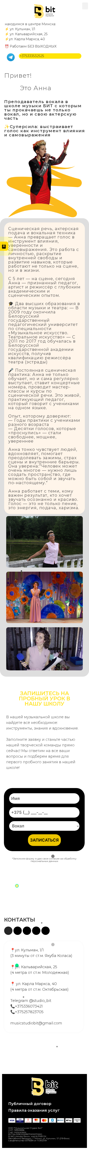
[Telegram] (17, 931)
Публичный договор (29, 1103)
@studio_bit (40, 1000)
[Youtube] (27, 931)
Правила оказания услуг (34, 1110)
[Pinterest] (36, 931)
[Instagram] (8, 931)
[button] (85, 5)
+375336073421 (29, 1006)
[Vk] (45, 931)
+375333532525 (32, 56)
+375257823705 (29, 1012)
